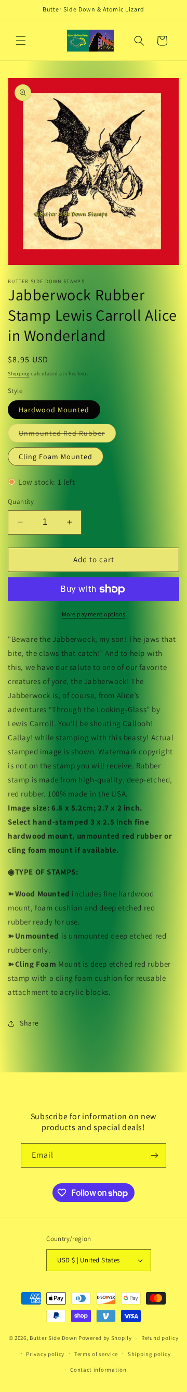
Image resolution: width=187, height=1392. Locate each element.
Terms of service (96, 1354)
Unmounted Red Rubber (67, 435)
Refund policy (159, 1338)
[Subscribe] (154, 1155)
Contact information (98, 1369)
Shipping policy (149, 1354)
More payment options (94, 614)
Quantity (21, 501)
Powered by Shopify (105, 1338)
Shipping (19, 373)
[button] (20, 40)
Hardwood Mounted (54, 409)
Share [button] (29, 1023)
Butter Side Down (53, 1338)
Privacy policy (45, 1354)
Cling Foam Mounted (55, 456)
